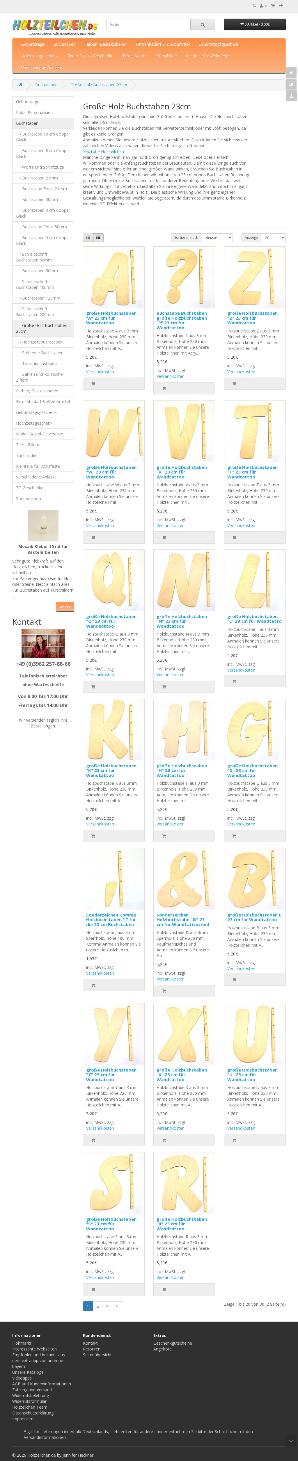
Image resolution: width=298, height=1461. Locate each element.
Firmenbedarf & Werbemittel (163, 44)
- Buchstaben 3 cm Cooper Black (43, 213)
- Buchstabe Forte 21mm (41, 188)
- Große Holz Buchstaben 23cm (41, 328)
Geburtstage (33, 44)
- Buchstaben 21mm (37, 178)
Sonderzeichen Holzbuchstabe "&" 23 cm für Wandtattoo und (183, 919)
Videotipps (22, 1378)
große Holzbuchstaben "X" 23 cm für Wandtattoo (182, 1074)
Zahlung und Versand (32, 1389)
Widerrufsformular (29, 1401)
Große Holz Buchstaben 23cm (98, 85)
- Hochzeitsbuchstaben (39, 342)
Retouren (91, 1349)
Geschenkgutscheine (172, 1343)
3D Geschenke (29, 487)
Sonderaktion (28, 498)
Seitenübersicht (97, 1354)
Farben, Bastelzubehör (105, 44)
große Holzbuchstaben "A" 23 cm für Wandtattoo (111, 317)
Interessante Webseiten (34, 1349)
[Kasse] (281, 5)
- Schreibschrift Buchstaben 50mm (34, 257)
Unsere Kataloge (28, 1372)
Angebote (162, 1349)
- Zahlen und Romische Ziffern (39, 377)
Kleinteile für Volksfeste (208, 55)
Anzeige (251, 237)
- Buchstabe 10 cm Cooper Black (43, 137)
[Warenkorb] (273, 5)
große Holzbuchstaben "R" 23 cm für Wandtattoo (182, 1224)
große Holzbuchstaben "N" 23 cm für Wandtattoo (182, 621)
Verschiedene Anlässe (41, 67)
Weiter (65, 606)
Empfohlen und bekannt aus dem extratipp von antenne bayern (38, 1360)
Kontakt (90, 1343)
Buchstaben (64, 44)
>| (118, 1306)
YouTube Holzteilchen (103, 151)
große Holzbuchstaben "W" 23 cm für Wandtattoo (111, 472)
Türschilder (167, 55)
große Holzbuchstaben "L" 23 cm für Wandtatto (254, 618)
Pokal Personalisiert (34, 112)
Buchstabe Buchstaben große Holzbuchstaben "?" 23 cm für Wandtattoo (182, 320)
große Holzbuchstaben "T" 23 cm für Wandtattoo (252, 472)
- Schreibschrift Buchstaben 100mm (35, 284)
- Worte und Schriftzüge (40, 167)
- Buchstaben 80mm (37, 270)
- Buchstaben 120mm (38, 298)
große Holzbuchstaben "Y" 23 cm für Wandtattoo (111, 1074)
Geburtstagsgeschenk (218, 44)
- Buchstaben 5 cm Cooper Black (43, 240)
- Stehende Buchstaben (39, 352)
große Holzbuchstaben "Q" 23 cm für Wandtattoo (111, 621)
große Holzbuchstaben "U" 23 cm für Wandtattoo (252, 1074)
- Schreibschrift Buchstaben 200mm (35, 311)
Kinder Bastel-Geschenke (89, 55)
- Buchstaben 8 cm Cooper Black (43, 153)
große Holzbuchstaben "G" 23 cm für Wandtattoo (252, 770)
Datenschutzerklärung (33, 1413)
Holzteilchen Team (29, 1407)
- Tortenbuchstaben (36, 363)
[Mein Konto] (263, 5)
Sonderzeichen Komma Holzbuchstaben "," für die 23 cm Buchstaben (111, 919)
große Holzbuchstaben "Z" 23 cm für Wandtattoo (252, 317)
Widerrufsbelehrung (30, 1395)
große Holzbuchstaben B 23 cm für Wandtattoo (254, 917)
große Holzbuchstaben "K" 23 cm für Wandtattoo (111, 770)
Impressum (22, 1418)
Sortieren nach (186, 237)
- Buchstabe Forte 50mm (41, 226)
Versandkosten (100, 371)
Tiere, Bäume (135, 55)
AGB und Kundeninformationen (41, 1384)
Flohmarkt (21, 1343)
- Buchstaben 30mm (37, 199)
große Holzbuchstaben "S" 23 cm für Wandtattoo (111, 1224)
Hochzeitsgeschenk (39, 55)
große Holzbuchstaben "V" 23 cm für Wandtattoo (182, 472)
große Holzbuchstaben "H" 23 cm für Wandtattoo (182, 770)
